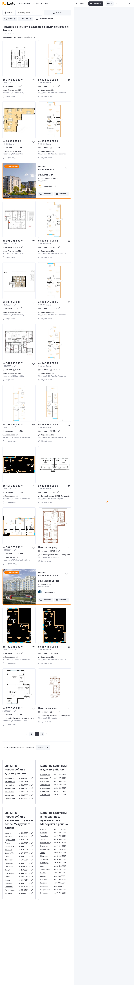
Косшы (7, 877)
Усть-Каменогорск (10, 873)
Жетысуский (10, 789)
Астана (7, 880)
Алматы (8, 833)
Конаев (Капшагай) (10, 853)
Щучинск (43, 883)
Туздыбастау (10, 840)
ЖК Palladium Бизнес (48, 581)
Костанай (8, 893)
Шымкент (8, 860)
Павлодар (8, 883)
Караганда (9, 867)
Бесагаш (8, 836)
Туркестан (9, 863)
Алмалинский (10, 782)
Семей (7, 870)
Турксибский (10, 799)
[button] (27, 734)
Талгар (7, 843)
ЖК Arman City (45, 175)
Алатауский (9, 795)
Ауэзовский (9, 792)
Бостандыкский (10, 778)
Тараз (7, 857)
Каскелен (8, 850)
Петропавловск (10, 890)
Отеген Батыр (10, 846)
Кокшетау (9, 887)
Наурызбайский (10, 785)
